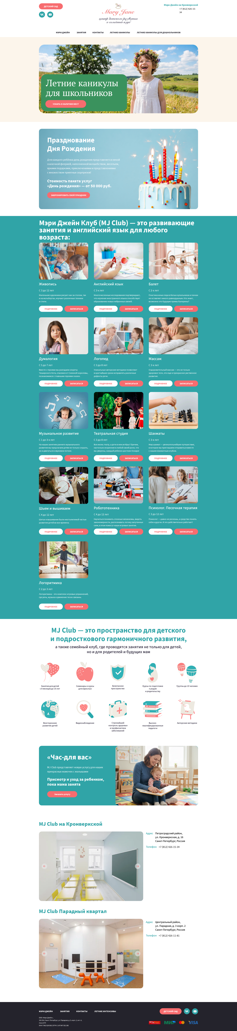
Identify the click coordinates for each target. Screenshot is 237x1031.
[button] (68, 195)
